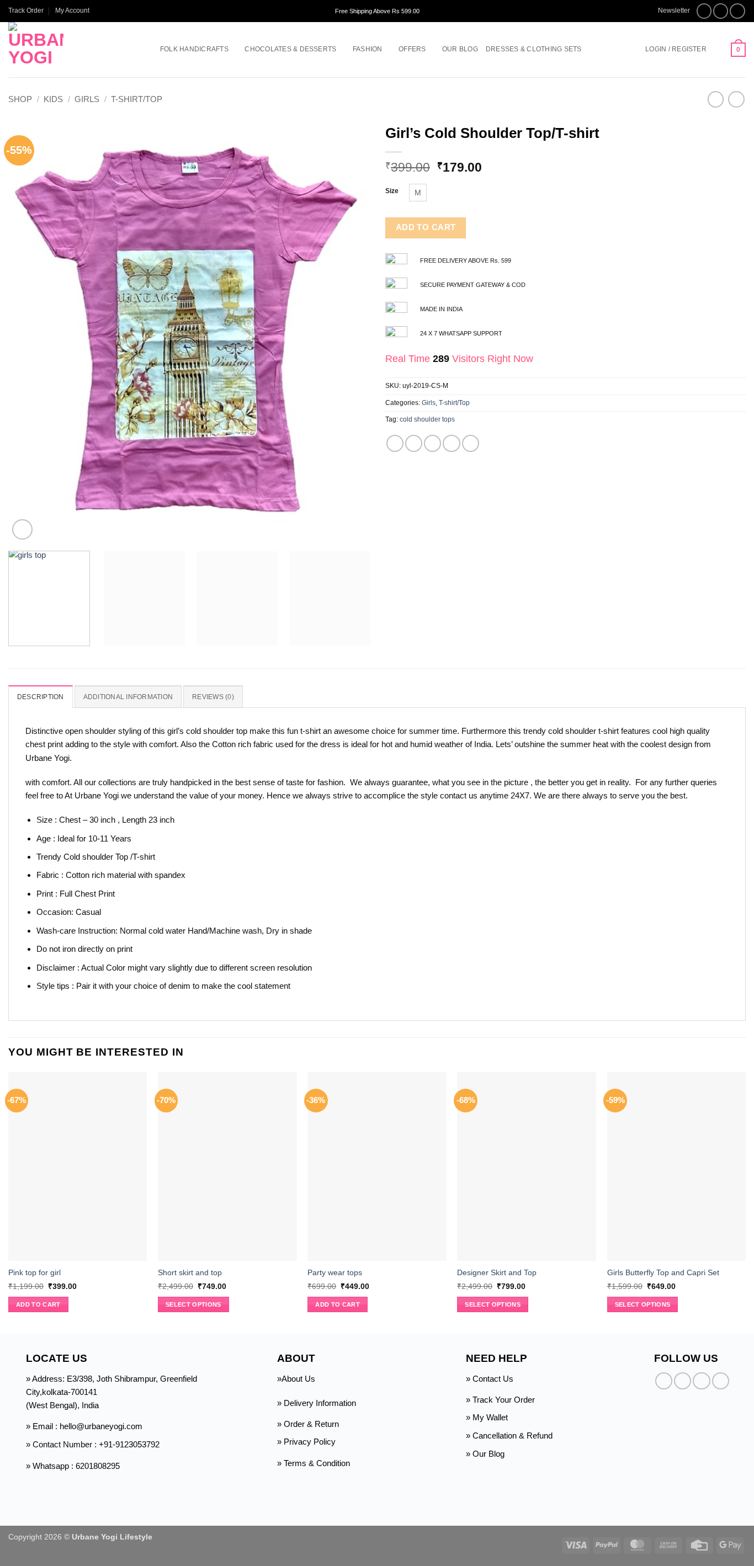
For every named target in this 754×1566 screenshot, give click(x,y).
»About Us (296, 1378)
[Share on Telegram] (470, 443)
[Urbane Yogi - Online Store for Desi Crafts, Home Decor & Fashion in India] (67, 49)
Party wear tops (334, 1273)
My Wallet (490, 1417)
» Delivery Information (316, 1403)
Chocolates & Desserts (290, 49)
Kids (53, 99)
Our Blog (460, 49)
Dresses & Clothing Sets (534, 49)
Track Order (26, 10)
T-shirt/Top (136, 99)
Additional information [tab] (128, 697)
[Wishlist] (718, 50)
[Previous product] (736, 99)
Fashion (368, 49)
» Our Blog (485, 1453)
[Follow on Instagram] (721, 11)
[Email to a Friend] (432, 443)
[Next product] (716, 99)
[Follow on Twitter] (737, 11)
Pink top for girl (34, 1273)
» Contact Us (489, 1378)
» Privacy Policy (306, 1441)
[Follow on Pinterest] (720, 1380)
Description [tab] (40, 697)
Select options (193, 1304)
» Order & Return (308, 1424)
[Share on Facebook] (394, 443)
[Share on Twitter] (413, 443)
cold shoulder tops (427, 419)
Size (392, 191)
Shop (20, 99)
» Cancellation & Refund (509, 1435)
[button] (668, 11)
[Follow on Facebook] (704, 11)
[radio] (418, 192)
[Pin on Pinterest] (451, 443)
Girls (87, 99)
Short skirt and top (190, 1273)
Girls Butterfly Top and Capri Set (663, 1273)
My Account (72, 10)
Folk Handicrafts (194, 49)
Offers (412, 49)
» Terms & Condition (313, 1463)
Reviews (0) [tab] (213, 697)
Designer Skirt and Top (497, 1273)
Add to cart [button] (38, 1304)
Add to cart (426, 227)
